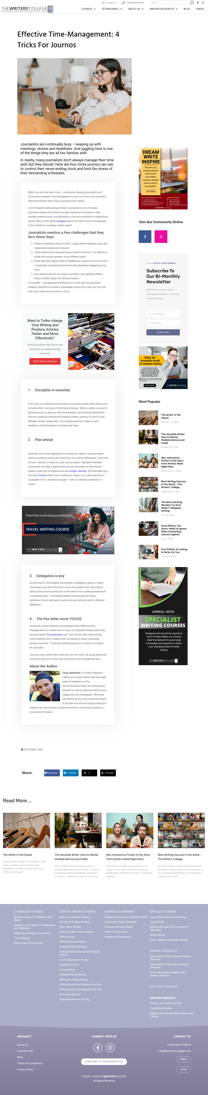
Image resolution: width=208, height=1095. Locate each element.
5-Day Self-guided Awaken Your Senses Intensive (168, 974)
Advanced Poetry (69, 964)
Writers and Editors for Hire (166, 1003)
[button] (52, 773)
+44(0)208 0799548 (179, 1044)
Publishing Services (161, 1008)
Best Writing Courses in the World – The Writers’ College (173, 484)
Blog (187, 9)
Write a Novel (67, 936)
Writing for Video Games (73, 979)
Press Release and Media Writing (169, 939)
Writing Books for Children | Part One (80, 984)
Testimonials (110, 9)
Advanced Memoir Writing (74, 999)
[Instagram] (161, 236)
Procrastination (55, 634)
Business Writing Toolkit (119, 926)
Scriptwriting (66, 969)
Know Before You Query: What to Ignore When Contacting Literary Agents (174, 530)
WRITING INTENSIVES (163, 951)
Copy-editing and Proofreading (167, 916)
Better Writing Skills (116, 931)
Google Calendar (78, 471)
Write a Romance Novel (72, 941)
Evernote (42, 475)
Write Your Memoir (70, 994)
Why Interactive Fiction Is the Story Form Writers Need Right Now (172, 462)
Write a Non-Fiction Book (28, 943)
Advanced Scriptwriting (72, 974)
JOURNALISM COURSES (28, 912)
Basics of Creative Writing (74, 916)
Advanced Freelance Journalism (32, 933)
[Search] (192, 2)
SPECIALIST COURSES (163, 912)
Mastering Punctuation (118, 936)
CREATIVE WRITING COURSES (77, 912)
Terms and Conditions (29, 1063)
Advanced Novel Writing (73, 946)
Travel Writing (22, 937)
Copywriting (157, 921)
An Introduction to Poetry (73, 959)
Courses (86, 9)
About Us (134, 9)
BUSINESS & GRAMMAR (119, 912)
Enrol (200, 9)
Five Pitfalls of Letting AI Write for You (174, 551)
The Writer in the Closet (17, 854)
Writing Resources (162, 9)
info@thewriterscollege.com (174, 1051)
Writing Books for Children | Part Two (80, 989)
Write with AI (157, 934)
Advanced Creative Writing (74, 921)
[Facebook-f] (145, 236)
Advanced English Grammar (121, 921)
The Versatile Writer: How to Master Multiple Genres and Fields (173, 438)
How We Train (25, 1051)
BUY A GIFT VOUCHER (163, 987)
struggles (61, 221)
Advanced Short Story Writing (76, 931)
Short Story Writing (70, 926)
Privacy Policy (25, 1069)
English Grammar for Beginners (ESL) (126, 916)
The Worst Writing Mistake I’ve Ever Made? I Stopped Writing (171, 506)
